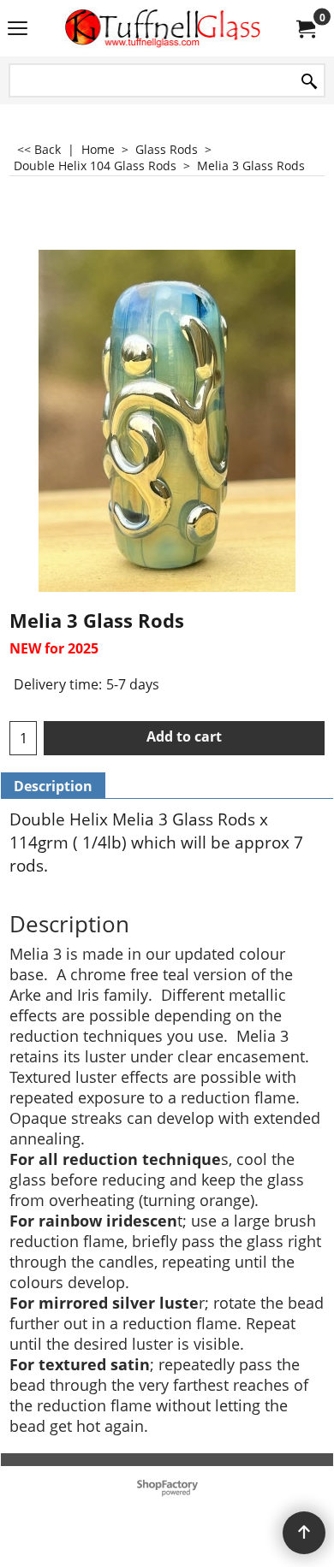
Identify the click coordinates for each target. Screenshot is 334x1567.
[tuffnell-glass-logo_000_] (163, 28)
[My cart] (305, 28)
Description (53, 786)
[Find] (309, 81)
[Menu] (17, 30)
